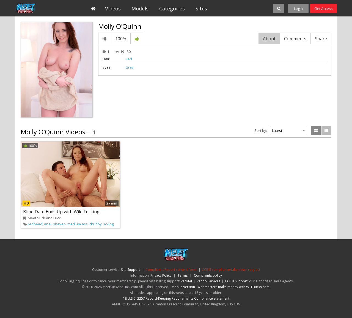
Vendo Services (208, 281)
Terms (183, 275)
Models (139, 8)
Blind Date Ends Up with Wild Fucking (61, 212)
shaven (59, 224)
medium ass (77, 224)
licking (108, 224)
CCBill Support (236, 281)
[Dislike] (104, 38)
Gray (129, 67)
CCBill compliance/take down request (231, 269)
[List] (326, 130)
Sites (201, 8)
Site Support (130, 269)
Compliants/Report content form (170, 269)
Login (298, 8)
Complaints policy (208, 275)
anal (47, 224)
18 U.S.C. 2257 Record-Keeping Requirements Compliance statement (176, 298)
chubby (95, 224)
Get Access (323, 8)
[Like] (136, 38)
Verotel (186, 281)
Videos (113, 8)
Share (321, 39)
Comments (295, 39)
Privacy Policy (160, 275)
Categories (172, 8)
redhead (35, 224)
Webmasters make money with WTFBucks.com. (233, 287)
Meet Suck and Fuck (40, 8)
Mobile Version (183, 287)
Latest (277, 130)
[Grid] (316, 130)
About (269, 39)
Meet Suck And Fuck (44, 217)
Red (128, 58)
